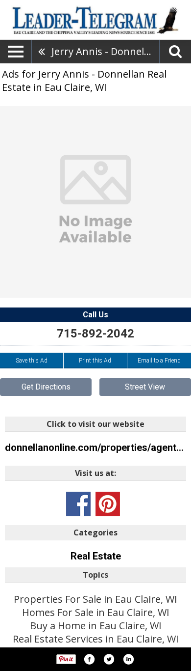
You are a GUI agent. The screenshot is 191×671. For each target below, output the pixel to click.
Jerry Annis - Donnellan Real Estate (105, 51)
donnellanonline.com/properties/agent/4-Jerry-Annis (95, 447)
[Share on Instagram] (128, 659)
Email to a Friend (159, 360)
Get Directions (46, 386)
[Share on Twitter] (108, 659)
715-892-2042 (95, 333)
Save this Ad (32, 360)
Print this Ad (95, 360)
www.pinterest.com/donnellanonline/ (108, 504)
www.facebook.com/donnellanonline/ (78, 504)
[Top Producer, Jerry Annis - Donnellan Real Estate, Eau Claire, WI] (95, 202)
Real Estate (96, 556)
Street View (145, 386)
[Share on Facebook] (89, 659)
